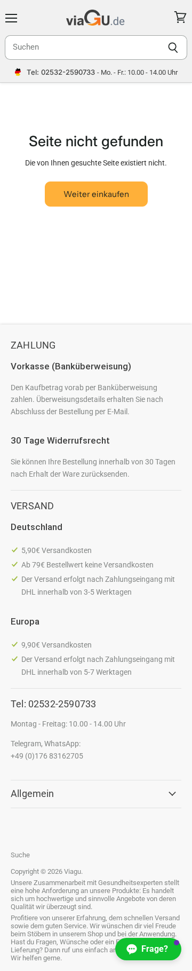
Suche (20, 855)
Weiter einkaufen (96, 194)
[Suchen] (173, 47)
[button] (148, 949)
